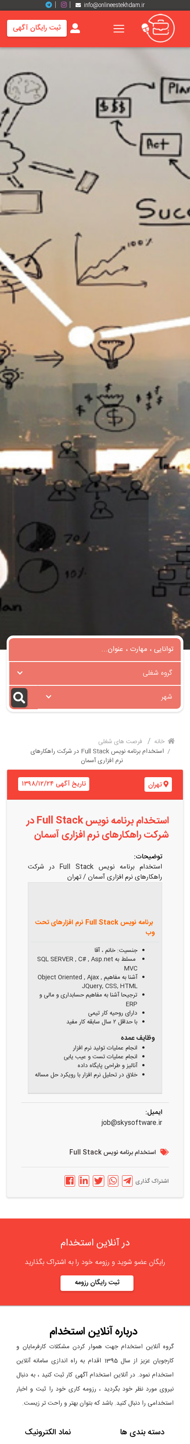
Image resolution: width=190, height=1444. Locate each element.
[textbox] (95, 671)
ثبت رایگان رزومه (97, 1282)
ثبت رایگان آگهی (37, 28)
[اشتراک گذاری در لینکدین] (84, 1181)
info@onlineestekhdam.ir (114, 5)
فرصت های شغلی (121, 742)
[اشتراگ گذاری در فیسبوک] (70, 1181)
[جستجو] (23, 697)
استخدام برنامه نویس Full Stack (112, 1153)
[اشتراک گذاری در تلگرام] (127, 1181)
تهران (155, 784)
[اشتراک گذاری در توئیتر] (98, 1181)
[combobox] (95, 673)
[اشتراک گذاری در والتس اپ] (113, 1181)
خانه (160, 742)
